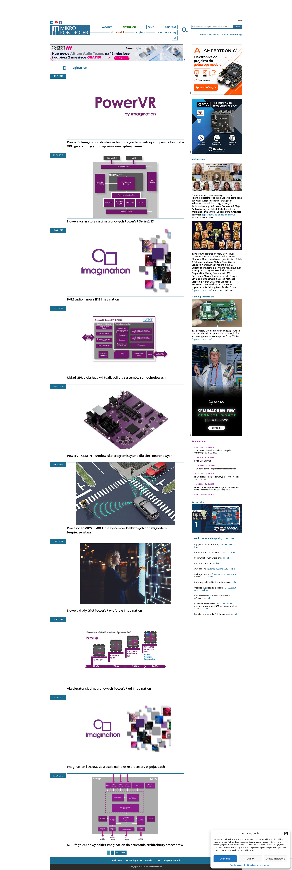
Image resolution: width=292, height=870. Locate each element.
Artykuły (140, 32)
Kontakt (148, 860)
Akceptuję (225, 858)
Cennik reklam (117, 860)
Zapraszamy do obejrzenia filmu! (218, 215)
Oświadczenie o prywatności (258, 865)
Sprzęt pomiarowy (166, 32)
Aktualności (117, 32)
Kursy (151, 27)
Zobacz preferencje (275, 858)
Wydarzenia (129, 27)
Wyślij (237, 27)
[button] (285, 833)
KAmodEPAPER (225, 544)
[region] (217, 470)
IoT (174, 38)
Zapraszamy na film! (202, 290)
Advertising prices (134, 860)
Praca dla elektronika (209, 34)
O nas (157, 860)
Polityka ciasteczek (237, 865)
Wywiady (107, 27)
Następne (120, 853)
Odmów (250, 858)
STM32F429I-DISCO (217, 569)
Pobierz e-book (232, 34)
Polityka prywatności (172, 860)
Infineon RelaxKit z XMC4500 (223, 574)
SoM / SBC (170, 27)
